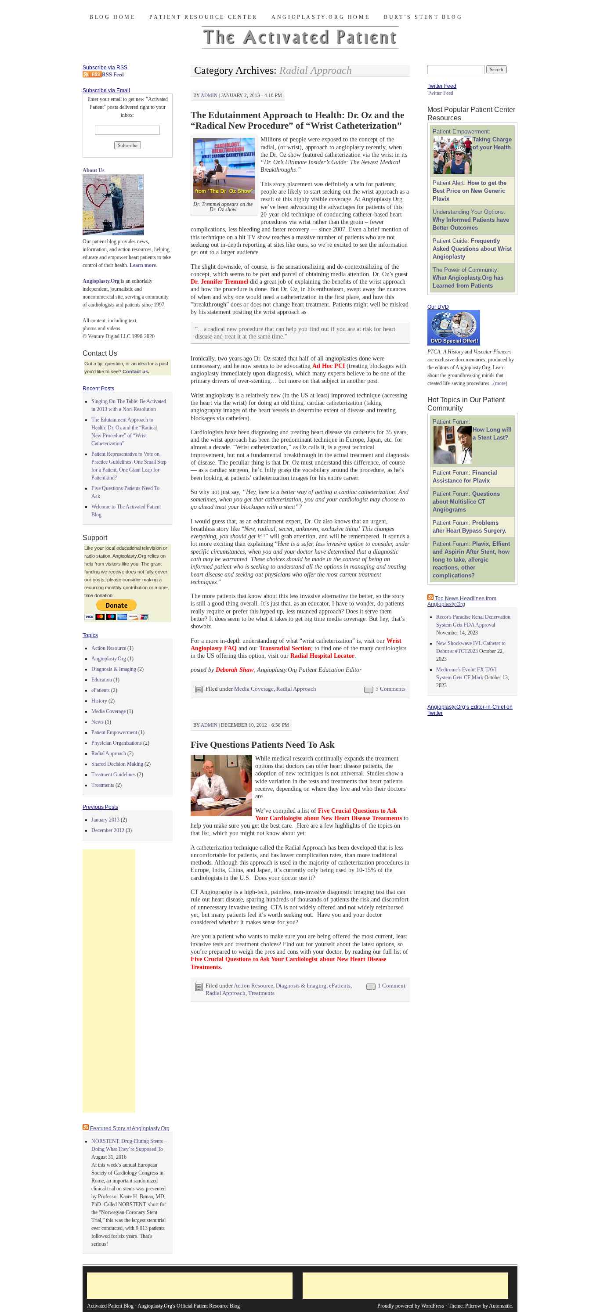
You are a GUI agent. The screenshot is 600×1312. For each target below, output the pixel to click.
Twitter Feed (440, 93)
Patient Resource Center (203, 17)
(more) (500, 383)
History (99, 701)
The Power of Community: (468, 278)
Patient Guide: (472, 249)
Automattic (500, 1306)
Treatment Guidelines (113, 774)
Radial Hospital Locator (322, 655)
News (97, 722)
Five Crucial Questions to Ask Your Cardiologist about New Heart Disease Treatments (328, 814)
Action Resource (253, 985)
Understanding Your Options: (471, 220)
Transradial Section (285, 648)
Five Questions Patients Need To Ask (263, 745)
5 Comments (390, 688)
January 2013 (105, 820)
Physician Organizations (116, 743)
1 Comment (391, 985)
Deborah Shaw (234, 669)
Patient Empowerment (114, 732)
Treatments (261, 993)
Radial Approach (296, 688)
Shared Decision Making (117, 764)
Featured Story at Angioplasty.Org (130, 1128)
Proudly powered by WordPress (410, 1306)
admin (209, 95)
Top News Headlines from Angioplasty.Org (461, 601)
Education (101, 680)
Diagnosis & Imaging (301, 985)
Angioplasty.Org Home (320, 17)
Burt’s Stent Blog (423, 17)
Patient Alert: (469, 191)
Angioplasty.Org (108, 659)
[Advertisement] (109, 981)
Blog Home (112, 17)
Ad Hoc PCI (328, 365)
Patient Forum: (466, 501)
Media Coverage (254, 688)
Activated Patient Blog (110, 1306)
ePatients (340, 985)
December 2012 (107, 830)
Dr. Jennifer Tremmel (219, 281)
